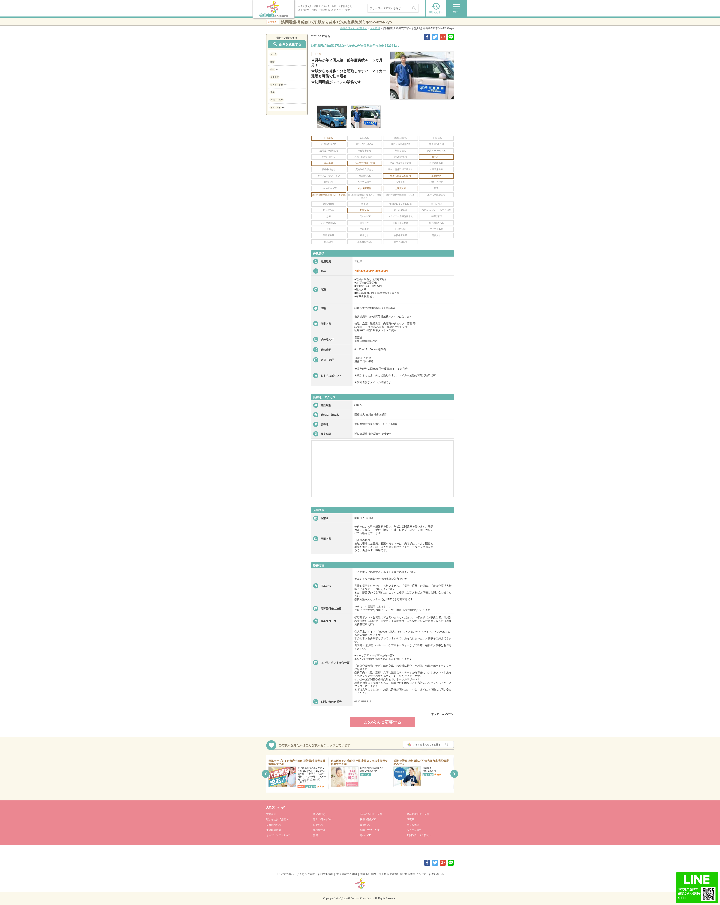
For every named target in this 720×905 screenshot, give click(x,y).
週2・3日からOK (322, 819)
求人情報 (375, 28)
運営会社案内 (368, 874)
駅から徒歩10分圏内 (277, 819)
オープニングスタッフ (278, 835)
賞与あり (271, 814)
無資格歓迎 (319, 830)
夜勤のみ (365, 824)
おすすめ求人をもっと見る (426, 744)
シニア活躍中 (414, 830)
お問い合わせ (437, 874)
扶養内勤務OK (368, 819)
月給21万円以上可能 (371, 814)
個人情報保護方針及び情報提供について (402, 874)
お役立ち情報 (326, 874)
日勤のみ (318, 824)
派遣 (315, 835)
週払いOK (365, 835)
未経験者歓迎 (273, 830)
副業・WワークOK (370, 830)
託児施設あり (320, 814)
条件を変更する (286, 44)
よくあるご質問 (306, 874)
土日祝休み (413, 824)
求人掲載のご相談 (346, 874)
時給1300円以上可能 (418, 814)
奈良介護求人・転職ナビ (353, 28)
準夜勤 (410, 819)
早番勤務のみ (273, 824)
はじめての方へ (284, 874)
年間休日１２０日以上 (419, 835)
